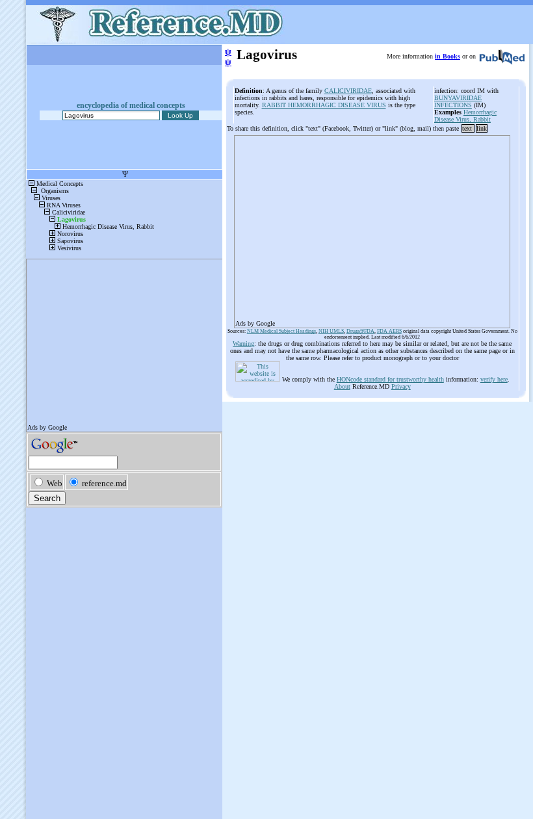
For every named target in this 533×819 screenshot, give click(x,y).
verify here (494, 379)
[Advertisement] (372, 227)
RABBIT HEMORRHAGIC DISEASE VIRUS (324, 105)
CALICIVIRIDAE (348, 90)
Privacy (401, 386)
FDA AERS (389, 331)
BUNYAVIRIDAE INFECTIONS (458, 101)
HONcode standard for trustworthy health (390, 379)
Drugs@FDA (360, 331)
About (342, 386)
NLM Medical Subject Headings (281, 331)
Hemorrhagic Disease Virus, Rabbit (465, 116)
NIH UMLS (331, 331)
